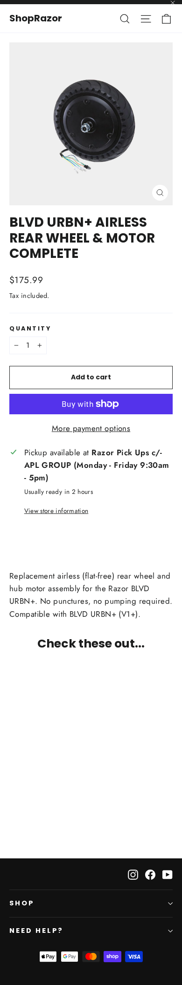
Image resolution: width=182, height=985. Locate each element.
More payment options (91, 428)
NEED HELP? (36, 930)
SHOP (22, 903)
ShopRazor (35, 18)
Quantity (30, 328)
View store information (56, 510)
